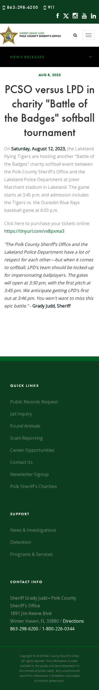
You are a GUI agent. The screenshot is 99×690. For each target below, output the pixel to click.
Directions (73, 621)
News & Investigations (33, 530)
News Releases (27, 56)
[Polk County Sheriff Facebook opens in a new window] (56, 15)
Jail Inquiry (21, 414)
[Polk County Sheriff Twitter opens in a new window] (64, 15)
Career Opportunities (32, 450)
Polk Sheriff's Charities (33, 486)
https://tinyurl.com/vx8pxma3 (34, 231)
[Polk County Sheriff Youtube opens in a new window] (83, 15)
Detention (20, 542)
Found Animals (25, 426)
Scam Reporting (26, 438)
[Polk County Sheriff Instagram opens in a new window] (74, 15)
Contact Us (21, 462)
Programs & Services (31, 554)
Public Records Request (34, 402)
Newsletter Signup (29, 474)
